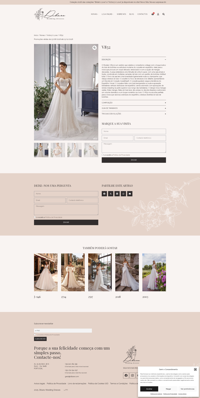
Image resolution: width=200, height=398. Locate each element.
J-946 (37, 296)
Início (36, 35)
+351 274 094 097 (71, 370)
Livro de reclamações (77, 383)
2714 (63, 296)
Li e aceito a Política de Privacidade (48, 335)
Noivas (94, 14)
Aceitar (149, 389)
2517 (90, 296)
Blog (131, 14)
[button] (195, 369)
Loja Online (107, 14)
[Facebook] (126, 375)
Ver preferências (187, 389)
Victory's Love (52, 35)
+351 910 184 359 (71, 364)
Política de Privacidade (170, 394)
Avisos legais (182, 394)
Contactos (142, 14)
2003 (145, 296)
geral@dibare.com (72, 376)
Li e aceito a (117, 155)
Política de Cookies (156, 394)
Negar (168, 389)
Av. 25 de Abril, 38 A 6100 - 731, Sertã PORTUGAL (41, 366)
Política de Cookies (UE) (98, 383)
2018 (118, 296)
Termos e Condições (119, 383)
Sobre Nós (121, 14)
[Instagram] (132, 375)
